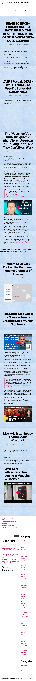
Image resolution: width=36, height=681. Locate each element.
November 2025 (24, 558)
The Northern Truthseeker (9, 521)
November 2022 (24, 625)
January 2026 (24, 554)
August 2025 (23, 565)
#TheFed (23, 385)
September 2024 (24, 589)
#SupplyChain (8, 386)
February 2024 (24, 605)
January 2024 (24, 607)
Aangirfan (4, 523)
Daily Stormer (5, 519)
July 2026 (23, 540)
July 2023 (23, 621)
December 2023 (24, 609)
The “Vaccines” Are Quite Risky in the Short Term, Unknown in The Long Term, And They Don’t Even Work (18, 140)
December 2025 (24, 556)
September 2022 (24, 630)
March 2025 (23, 576)
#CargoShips (29, 383)
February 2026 (24, 551)
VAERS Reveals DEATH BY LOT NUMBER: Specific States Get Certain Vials (18, 87)
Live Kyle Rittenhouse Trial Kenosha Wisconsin (18, 437)
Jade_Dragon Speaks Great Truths (9, 559)
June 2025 (23, 569)
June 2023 (23, 623)
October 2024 (23, 587)
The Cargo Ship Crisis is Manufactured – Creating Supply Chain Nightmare (18, 319)
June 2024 (23, 596)
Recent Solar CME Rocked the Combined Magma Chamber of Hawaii (18, 269)
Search (3, 533)
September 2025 (24, 563)
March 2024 (23, 603)
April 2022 (23, 641)
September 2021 (24, 656)
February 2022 (24, 645)
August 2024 (23, 592)
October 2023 (23, 614)
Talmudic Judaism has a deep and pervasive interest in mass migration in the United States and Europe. (10, 549)
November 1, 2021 (18, 277)
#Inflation (7, 385)
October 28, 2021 (22, 196)
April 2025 (23, 574)
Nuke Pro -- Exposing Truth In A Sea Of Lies (18, 2)
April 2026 (23, 547)
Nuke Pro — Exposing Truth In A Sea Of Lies (13, 678)
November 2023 (24, 612)
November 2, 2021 (17, 44)
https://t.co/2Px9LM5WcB (11, 194)
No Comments (26, 44)
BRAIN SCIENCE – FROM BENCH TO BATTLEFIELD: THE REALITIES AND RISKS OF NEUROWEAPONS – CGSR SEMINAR (18, 32)
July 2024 (23, 594)
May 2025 (23, 571)
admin (11, 44)
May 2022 (23, 639)
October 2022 (23, 627)
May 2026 (23, 545)
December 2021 (24, 650)
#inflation (27, 385)
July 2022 (23, 634)
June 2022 (23, 636)
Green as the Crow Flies (8, 525)
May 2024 (23, 598)
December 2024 (24, 583)
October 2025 (23, 560)
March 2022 (23, 643)
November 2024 (24, 585)
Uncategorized (18, 19)
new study (24, 184)
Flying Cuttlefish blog (7, 518)
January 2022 (23, 647)
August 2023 (23, 618)
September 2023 (24, 616)
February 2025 (24, 578)
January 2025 (24, 580)
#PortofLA (12, 385)
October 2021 (23, 654)
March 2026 (23, 549)
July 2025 (23, 567)
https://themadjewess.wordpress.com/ (12, 527)
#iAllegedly (18, 385)
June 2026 (23, 542)
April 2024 (23, 601)
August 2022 (23, 632)
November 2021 (24, 652)
